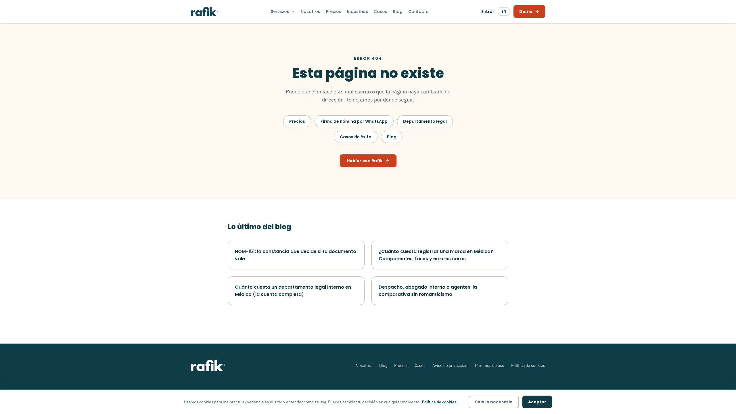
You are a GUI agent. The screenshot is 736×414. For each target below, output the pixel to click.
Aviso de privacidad (449, 365)
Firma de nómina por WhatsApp (354, 121)
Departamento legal (425, 121)
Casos (380, 11)
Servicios (280, 11)
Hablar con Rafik (365, 161)
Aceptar (537, 402)
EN (503, 11)
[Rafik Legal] (204, 11)
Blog (397, 11)
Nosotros (310, 11)
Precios (333, 11)
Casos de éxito (355, 137)
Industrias (357, 11)
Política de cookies (528, 365)
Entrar (487, 11)
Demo (525, 11)
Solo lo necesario (494, 402)
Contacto (418, 11)
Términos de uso (489, 365)
